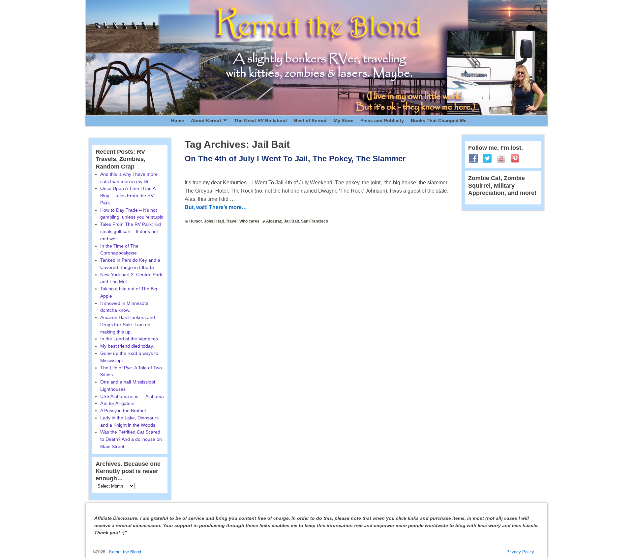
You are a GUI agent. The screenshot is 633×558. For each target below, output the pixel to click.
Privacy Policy (520, 551)
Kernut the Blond (125, 551)
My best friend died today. (127, 346)
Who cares (249, 221)
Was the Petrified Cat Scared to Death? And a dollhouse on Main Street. (131, 439)
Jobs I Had (214, 221)
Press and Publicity (382, 120)
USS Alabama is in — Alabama (132, 396)
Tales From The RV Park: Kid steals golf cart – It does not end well (130, 231)
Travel (231, 221)
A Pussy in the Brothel (123, 410)
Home (177, 120)
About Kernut (206, 120)
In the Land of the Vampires (129, 338)
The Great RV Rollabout (260, 120)
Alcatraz (274, 221)
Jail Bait (291, 221)
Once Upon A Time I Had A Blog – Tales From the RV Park (127, 195)
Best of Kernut (310, 120)
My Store (343, 120)
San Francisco (314, 221)
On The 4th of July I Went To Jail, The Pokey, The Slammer (295, 158)
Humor (195, 221)
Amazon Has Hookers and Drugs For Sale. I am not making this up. (127, 324)
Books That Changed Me (439, 120)
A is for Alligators (117, 403)
